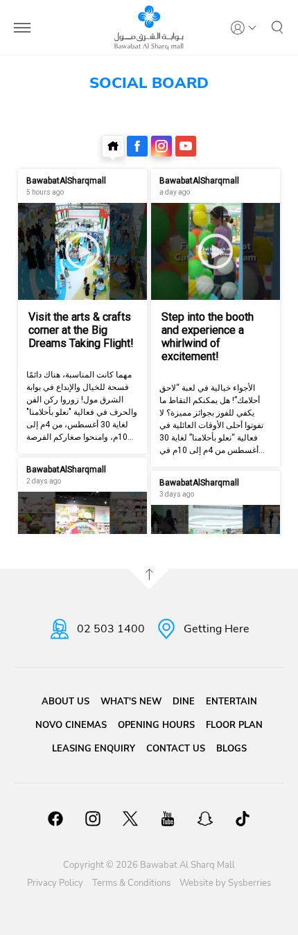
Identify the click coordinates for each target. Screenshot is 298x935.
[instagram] (92, 820)
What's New (130, 701)
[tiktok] (242, 820)
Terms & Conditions (131, 883)
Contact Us (175, 748)
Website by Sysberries (225, 883)
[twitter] (130, 820)
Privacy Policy (55, 883)
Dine (184, 701)
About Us (65, 701)
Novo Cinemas (71, 725)
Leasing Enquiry (93, 748)
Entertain (231, 701)
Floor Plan (234, 725)
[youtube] (167, 820)
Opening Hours (156, 725)
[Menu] (22, 27)
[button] (277, 28)
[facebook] (55, 820)
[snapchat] (205, 820)
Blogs (231, 748)
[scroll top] (149, 579)
